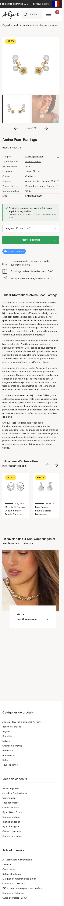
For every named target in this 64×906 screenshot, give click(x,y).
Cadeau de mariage (12, 836)
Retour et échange (11, 874)
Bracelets (7, 736)
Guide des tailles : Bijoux (14, 897)
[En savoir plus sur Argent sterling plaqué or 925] (58, 181)
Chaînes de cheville (12, 745)
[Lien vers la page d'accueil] (10, 14)
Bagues (6, 731)
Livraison (6, 864)
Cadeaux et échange (13, 893)
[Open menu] (48, 14)
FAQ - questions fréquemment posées (22, 888)
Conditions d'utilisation (13, 883)
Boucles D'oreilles (11, 726)
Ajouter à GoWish (16, 251)
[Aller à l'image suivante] (46, 128)
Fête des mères (10, 802)
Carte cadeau (9, 869)
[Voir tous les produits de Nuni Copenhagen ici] (58, 156)
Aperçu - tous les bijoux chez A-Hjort (21, 721)
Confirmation (8, 798)
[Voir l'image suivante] (56, 465)
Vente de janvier (10, 788)
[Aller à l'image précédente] (16, 128)
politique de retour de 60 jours (47, 3)
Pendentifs (8, 750)
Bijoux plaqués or (11, 821)
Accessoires (8, 755)
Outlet (5, 760)
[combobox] (34, 14)
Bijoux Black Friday (12, 812)
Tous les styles (10, 764)
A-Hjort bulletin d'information (17, 859)
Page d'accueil (10, 25)
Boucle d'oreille (33, 161)
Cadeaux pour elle (11, 831)
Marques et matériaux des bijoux (19, 878)
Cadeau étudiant (10, 807)
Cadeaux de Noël (11, 817)
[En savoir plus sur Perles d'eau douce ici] (58, 186)
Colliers (6, 741)
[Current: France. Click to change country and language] (55, 4)
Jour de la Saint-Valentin (14, 793)
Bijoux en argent (10, 826)
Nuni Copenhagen (34, 156)
